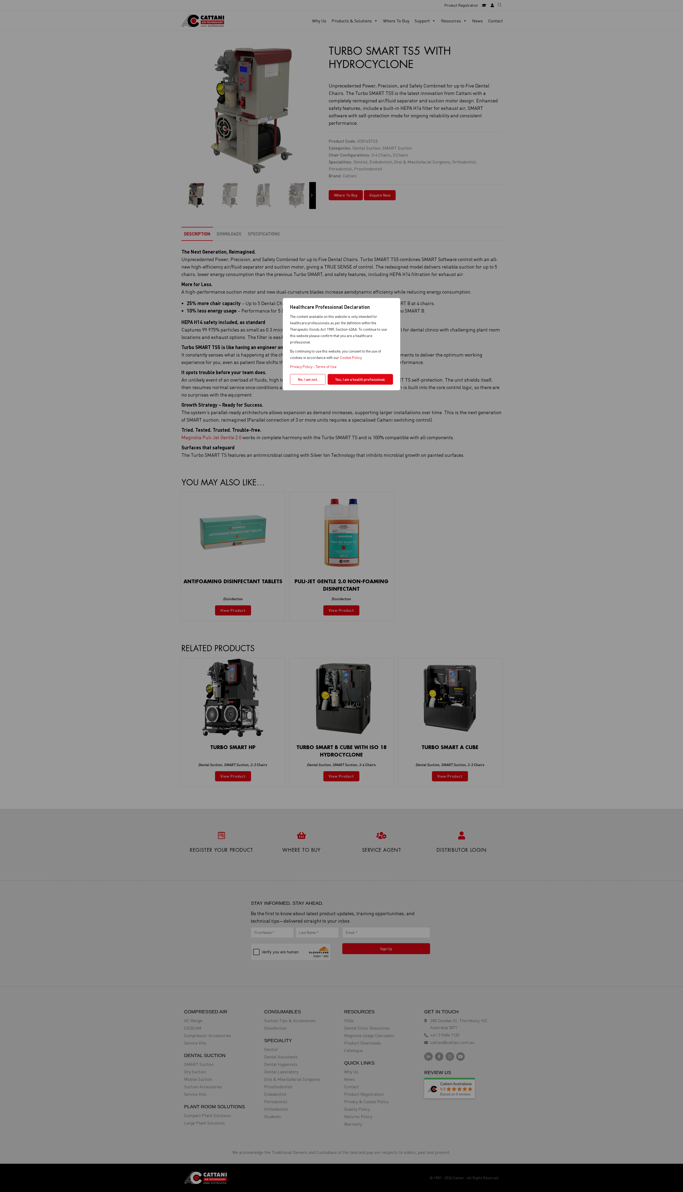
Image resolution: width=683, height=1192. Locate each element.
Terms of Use (326, 366)
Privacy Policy (301, 366)
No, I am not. (308, 379)
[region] (341, 596)
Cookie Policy (351, 357)
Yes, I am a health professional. (360, 379)
